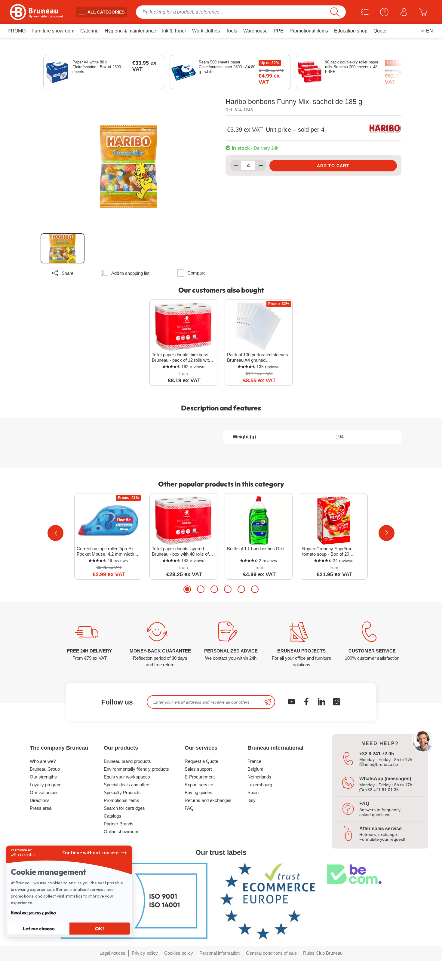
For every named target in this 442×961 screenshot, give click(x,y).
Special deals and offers (127, 784)
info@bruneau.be (381, 764)
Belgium (255, 769)
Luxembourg (259, 784)
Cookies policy (178, 953)
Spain (253, 792)
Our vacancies (44, 792)
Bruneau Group (45, 769)
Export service (199, 784)
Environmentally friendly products (136, 769)
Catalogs (112, 815)
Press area (40, 808)
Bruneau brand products (127, 761)
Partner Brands (119, 823)
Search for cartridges (124, 808)
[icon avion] (267, 702)
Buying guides (198, 792)
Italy (251, 800)
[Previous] (55, 533)
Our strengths (43, 776)
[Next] (386, 533)
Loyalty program (46, 784)
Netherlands (259, 776)
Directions (40, 800)
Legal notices (112, 953)
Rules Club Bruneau (322, 953)
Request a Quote (201, 761)
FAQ (189, 808)
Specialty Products (122, 792)
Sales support (198, 769)
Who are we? (43, 761)
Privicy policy (145, 953)
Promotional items (121, 800)
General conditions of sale (271, 953)
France (254, 761)
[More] (260, 165)
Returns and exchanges (208, 800)
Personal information (219, 953)
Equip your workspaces (127, 776)
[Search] (335, 12)
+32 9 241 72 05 (376, 753)
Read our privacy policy (34, 912)
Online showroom (121, 831)
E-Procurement (200, 776)
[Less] (235, 165)
